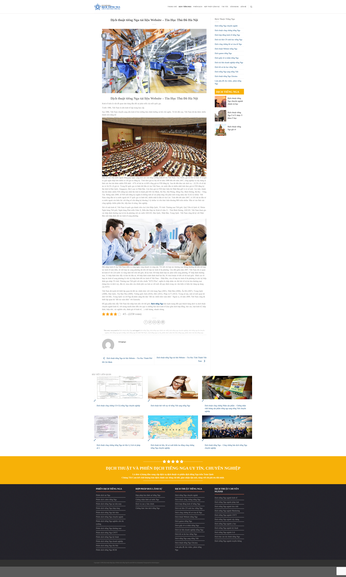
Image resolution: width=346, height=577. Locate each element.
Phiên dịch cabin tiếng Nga (106, 500)
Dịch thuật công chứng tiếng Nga (227, 30)
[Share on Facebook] (146, 322)
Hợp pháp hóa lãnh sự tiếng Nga (148, 495)
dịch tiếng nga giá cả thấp (118, 333)
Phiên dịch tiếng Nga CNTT (107, 533)
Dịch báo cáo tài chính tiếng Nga (227, 537)
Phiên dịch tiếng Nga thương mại (108, 528)
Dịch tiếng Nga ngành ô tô (225, 532)
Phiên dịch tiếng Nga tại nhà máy (109, 504)
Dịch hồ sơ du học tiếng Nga (226, 67)
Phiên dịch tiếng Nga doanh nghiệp (109, 541)
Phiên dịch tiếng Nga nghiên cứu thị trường (110, 522)
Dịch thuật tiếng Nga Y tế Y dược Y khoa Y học (235, 115)
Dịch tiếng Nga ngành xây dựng (227, 519)
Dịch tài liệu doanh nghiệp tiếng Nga (229, 63)
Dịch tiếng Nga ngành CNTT (226, 515)
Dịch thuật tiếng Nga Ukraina (226, 76)
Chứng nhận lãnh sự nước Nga (147, 500)
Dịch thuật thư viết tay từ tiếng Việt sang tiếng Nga (170, 406)
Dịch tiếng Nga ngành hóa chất (226, 506)
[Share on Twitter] (150, 322)
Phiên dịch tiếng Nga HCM (106, 550)
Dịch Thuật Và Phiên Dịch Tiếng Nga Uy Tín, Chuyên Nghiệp (173, 468)
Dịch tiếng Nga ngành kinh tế (226, 498)
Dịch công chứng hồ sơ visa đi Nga (228, 44)
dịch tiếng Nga (144, 330)
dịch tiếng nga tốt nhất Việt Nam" (137, 333)
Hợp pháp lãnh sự (212, 7)
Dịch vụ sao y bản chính (145, 504)
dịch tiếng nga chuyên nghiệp (178, 330)
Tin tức (225, 7)
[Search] (251, 6)
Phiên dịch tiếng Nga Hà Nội (107, 546)
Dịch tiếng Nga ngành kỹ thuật (226, 528)
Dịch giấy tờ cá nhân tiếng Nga (227, 58)
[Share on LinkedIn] (163, 322)
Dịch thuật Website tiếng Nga (226, 49)
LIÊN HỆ (243, 7)
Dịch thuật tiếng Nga (125, 330)
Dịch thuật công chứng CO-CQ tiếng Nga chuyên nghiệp (118, 406)
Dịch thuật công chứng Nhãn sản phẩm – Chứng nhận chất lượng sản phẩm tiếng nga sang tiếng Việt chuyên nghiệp (225, 408)
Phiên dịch (197, 7)
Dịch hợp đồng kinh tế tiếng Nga (227, 35)
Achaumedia (140, 562)
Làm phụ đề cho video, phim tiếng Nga (228, 82)
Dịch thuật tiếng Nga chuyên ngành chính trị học (235, 101)
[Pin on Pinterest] (159, 322)
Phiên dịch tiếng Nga (122, 562)
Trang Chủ (172, 7)
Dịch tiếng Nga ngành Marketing (227, 511)
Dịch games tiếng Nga (223, 53)
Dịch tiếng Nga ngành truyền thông (228, 541)
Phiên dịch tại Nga (103, 495)
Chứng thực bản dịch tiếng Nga (148, 508)
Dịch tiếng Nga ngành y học (225, 524)
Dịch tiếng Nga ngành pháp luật (227, 502)
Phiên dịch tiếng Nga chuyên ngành (109, 517)
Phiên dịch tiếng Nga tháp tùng (108, 508)
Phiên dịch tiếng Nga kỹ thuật (107, 537)
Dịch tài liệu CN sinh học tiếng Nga (228, 40)
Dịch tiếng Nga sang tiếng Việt (226, 72)
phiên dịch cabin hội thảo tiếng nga (173, 333)
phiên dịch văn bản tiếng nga (194, 333)
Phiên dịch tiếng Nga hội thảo (107, 513)
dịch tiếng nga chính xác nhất (159, 330)
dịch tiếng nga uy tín (154, 333)
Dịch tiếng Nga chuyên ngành (226, 26)
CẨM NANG (234, 7)
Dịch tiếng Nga (185, 7)
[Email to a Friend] (154, 322)
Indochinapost (155, 562)
